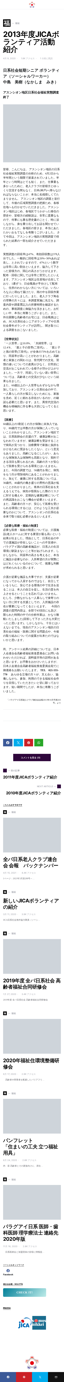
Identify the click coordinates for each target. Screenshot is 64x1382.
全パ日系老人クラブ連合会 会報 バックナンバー (30, 862)
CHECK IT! (24, 1292)
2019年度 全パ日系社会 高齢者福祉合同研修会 (32, 984)
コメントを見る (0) (30, 757)
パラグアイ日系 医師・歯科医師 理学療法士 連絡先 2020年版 (30, 1232)
